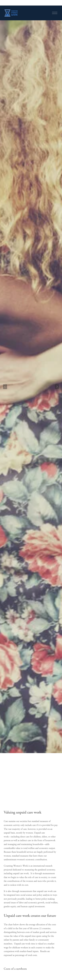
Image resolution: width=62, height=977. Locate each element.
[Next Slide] (57, 386)
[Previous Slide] (5, 386)
